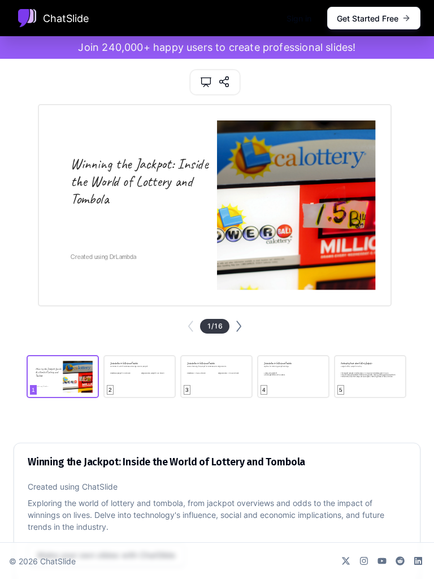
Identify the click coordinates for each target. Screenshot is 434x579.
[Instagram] (364, 561)
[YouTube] (382, 561)
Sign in (299, 18)
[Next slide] (239, 326)
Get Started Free (367, 18)
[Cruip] (27, 18)
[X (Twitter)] (346, 561)
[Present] (206, 82)
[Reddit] (400, 561)
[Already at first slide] (191, 326)
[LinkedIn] (418, 561)
